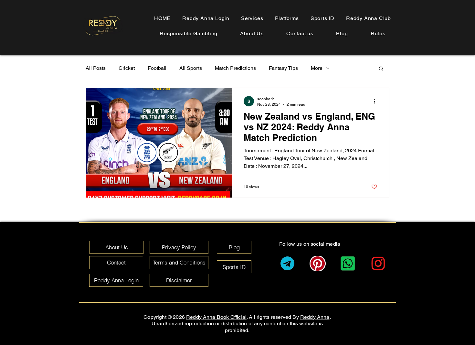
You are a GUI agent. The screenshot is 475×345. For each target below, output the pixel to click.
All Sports (190, 68)
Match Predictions (235, 68)
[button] (378, 33)
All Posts (96, 68)
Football (157, 68)
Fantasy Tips (283, 68)
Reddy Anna (315, 317)
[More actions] (376, 101)
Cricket (127, 68)
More (316, 68)
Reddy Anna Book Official (216, 317)
